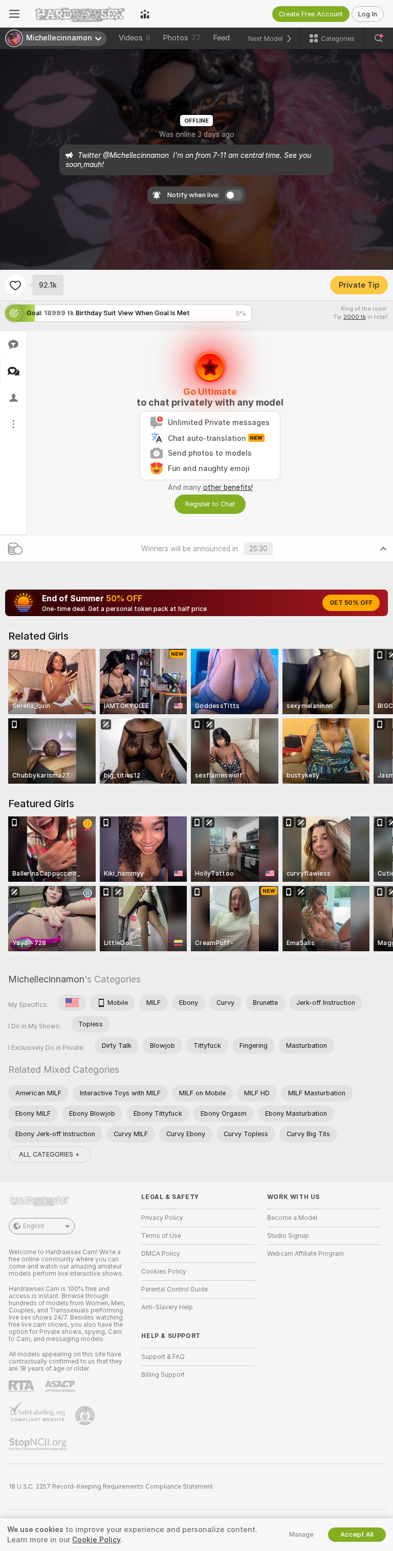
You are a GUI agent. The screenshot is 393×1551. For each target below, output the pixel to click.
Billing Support (163, 1374)
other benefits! (228, 487)
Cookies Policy (163, 1271)
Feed (221, 37)
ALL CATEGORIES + (49, 1154)
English (34, 1226)
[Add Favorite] (15, 285)
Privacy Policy (162, 1217)
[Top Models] (145, 14)
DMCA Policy (160, 1253)
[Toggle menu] (14, 14)
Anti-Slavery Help (167, 1307)
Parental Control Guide (174, 1289)
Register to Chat (210, 504)
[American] (72, 1003)
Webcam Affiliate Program (305, 1253)
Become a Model (292, 1217)
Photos (182, 37)
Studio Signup (288, 1235)
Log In (367, 14)
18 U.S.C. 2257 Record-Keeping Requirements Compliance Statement (111, 1486)
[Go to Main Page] (80, 14)
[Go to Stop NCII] (39, 1444)
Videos (134, 37)
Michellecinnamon (46, 979)
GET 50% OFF (351, 602)
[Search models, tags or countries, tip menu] (378, 38)
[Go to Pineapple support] (86, 1415)
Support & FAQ (163, 1356)
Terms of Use (161, 1235)
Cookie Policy (96, 1540)
